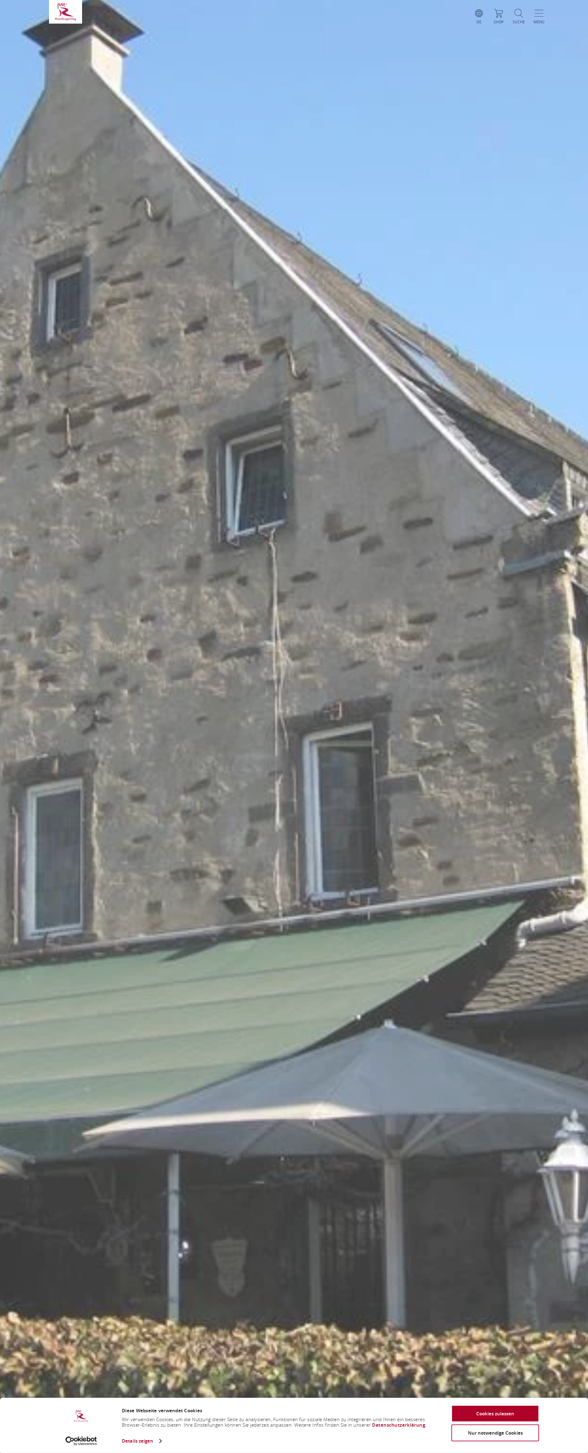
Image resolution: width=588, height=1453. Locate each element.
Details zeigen (137, 1441)
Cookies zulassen (495, 1413)
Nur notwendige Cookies (495, 1432)
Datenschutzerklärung (398, 1425)
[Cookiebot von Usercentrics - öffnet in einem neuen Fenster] (81, 1441)
